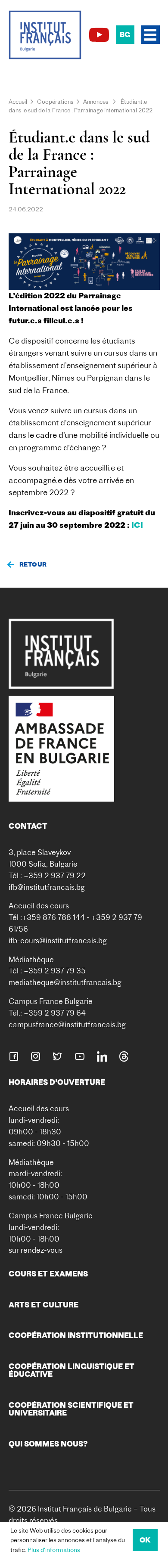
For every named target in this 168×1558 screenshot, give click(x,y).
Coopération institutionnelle (76, 1335)
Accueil (18, 101)
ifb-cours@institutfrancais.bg (58, 940)
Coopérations (55, 101)
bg (125, 34)
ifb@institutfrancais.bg (47, 887)
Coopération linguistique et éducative (71, 1370)
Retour (33, 564)
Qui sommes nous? (48, 1443)
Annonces (95, 101)
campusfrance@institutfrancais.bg (67, 1024)
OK (145, 1540)
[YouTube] (99, 35)
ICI (137, 525)
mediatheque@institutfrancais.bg (65, 982)
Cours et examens (48, 1273)
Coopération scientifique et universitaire (71, 1408)
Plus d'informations (54, 1550)
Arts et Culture (43, 1304)
